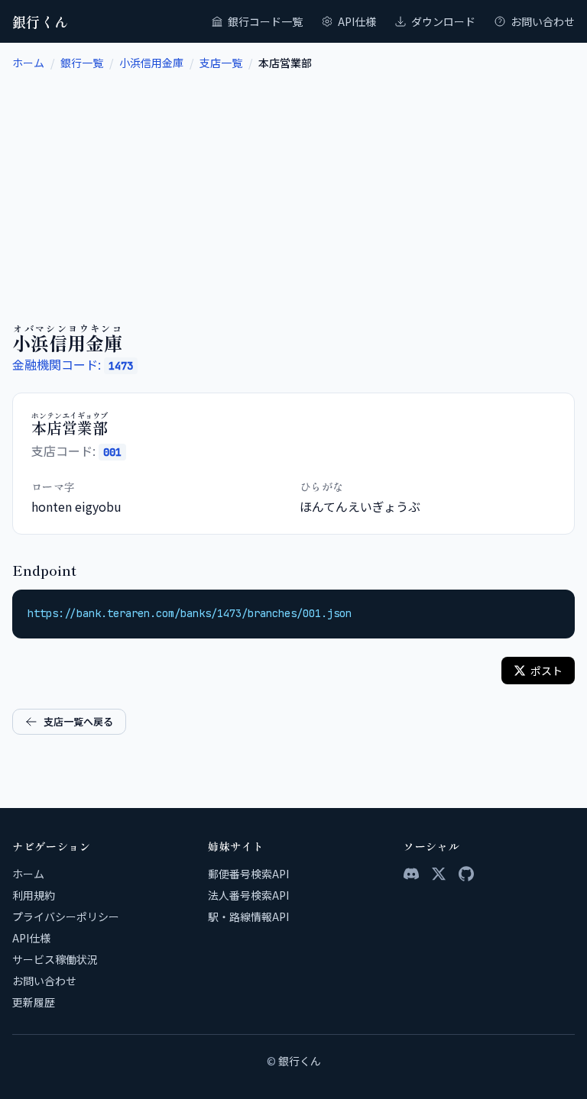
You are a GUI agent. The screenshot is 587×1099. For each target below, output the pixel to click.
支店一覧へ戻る (78, 721)
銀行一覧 (81, 62)
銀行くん (40, 21)
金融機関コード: (72, 364)
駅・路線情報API (248, 916)
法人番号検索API (248, 895)
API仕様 (357, 21)
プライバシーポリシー (65, 916)
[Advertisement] (293, 185)
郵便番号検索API (248, 873)
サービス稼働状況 (55, 959)
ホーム (28, 62)
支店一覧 (220, 62)
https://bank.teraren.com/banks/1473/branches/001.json (190, 613)
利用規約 (33, 895)
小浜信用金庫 (151, 62)
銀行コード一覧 (265, 21)
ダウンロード (443, 21)
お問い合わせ (543, 21)
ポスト (546, 670)
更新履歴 (33, 1002)
